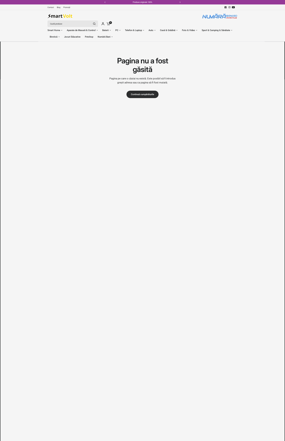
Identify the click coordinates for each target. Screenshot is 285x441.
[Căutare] (94, 23)
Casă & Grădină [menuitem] (167, 30)
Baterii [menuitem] (105, 30)
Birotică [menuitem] (53, 36)
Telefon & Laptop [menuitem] (133, 30)
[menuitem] (51, 7)
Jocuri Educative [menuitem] (72, 36)
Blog (58, 7)
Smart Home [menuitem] (54, 30)
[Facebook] (226, 7)
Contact (51, 7)
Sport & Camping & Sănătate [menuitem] (216, 30)
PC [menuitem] (116, 30)
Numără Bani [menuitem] (104, 36)
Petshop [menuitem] (89, 36)
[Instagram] (229, 7)
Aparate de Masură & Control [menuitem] (81, 30)
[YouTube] (233, 7)
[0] (107, 23)
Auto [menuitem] (151, 30)
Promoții (66, 7)
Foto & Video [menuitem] (188, 30)
